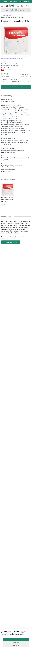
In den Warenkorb (16, 87)
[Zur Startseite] (9, 5)
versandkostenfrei (26, 76)
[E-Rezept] (22, 5)
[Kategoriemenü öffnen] (2, 5)
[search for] (28, 10)
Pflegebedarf (8, 15)
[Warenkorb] (29, 5)
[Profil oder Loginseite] (26, 5)
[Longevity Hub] (18, 6)
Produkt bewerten (11, 242)
